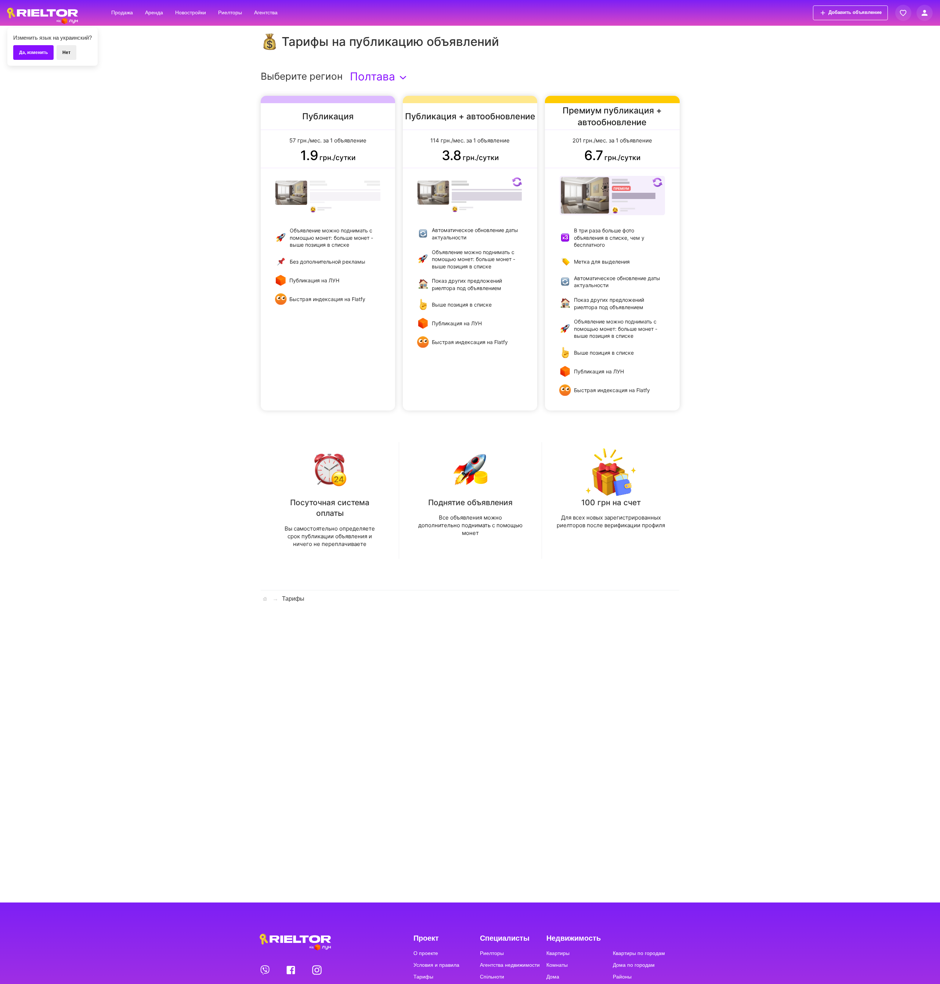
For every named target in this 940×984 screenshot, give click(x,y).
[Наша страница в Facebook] (291, 970)
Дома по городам (634, 965)
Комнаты (557, 965)
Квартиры (558, 953)
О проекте (425, 953)
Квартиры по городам (639, 953)
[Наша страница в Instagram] (317, 970)
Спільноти (492, 977)
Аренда (154, 12)
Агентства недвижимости (510, 965)
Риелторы (230, 12)
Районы (622, 977)
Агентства (266, 12)
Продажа (122, 12)
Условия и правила (436, 965)
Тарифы (423, 977)
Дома (552, 977)
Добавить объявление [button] (855, 12)
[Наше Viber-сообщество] (265, 970)
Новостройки (190, 12)
